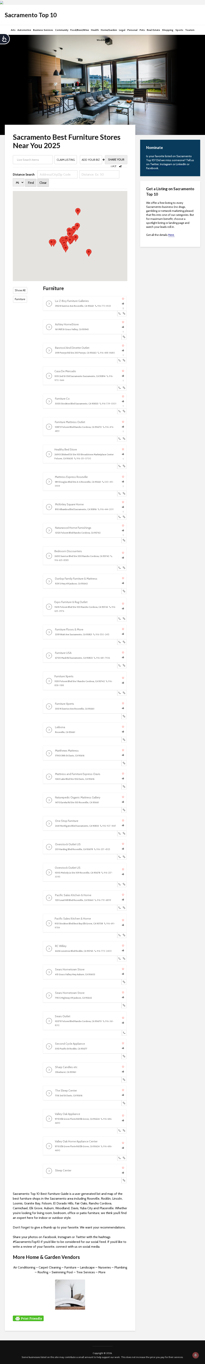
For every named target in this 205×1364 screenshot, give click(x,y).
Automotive (24, 29)
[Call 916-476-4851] (120, 438)
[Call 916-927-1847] (120, 833)
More (102, 1272)
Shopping (167, 29)
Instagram (166, 164)
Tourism (189, 29)
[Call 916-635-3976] (120, 618)
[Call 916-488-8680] (120, 360)
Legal (122, 29)
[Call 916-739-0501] (120, 411)
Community (61, 29)
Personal (132, 29)
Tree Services (85, 1272)
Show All (20, 290)
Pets (142, 29)
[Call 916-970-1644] (120, 387)
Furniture (20, 299)
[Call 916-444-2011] (120, 517)
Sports (179, 29)
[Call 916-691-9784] (120, 935)
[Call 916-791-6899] (120, 907)
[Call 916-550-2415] (120, 642)
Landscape (87, 1267)
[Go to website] (124, 313)
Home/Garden (109, 29)
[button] (78, 211)
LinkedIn (181, 164)
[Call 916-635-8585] (120, 567)
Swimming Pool (62, 1272)
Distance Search (24, 174)
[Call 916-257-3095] (120, 884)
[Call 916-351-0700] (120, 466)
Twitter (154, 164)
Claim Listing (66, 160)
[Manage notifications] (195, 1355)
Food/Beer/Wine (79, 29)
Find (31, 183)
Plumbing (120, 1267)
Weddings (103, 39)
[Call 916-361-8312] (124, 1032)
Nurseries (104, 1267)
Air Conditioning (24, 1267)
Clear (43, 183)
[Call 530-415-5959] (120, 493)
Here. (171, 235)
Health (95, 29)
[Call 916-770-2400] (120, 958)
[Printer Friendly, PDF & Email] (28, 1318)
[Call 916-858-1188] (120, 693)
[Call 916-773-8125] (120, 313)
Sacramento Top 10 (31, 14)
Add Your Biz (91, 160)
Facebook (152, 168)
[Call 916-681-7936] (120, 665)
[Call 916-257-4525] (120, 856)
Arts (13, 29)
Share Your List (116, 161)
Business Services (43, 29)
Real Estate (153, 29)
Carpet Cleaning (50, 1267)
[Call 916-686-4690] (120, 1130)
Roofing (42, 1272)
